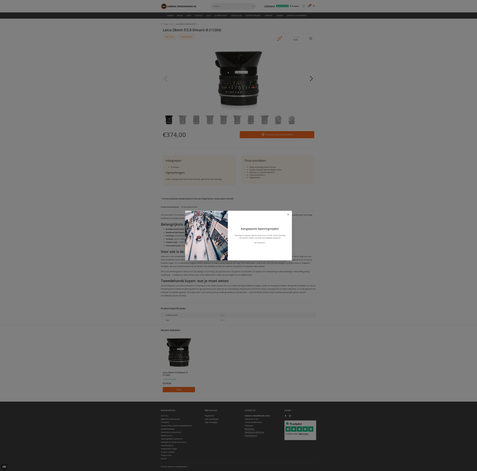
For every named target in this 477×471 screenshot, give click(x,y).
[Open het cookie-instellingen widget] (4, 467)
